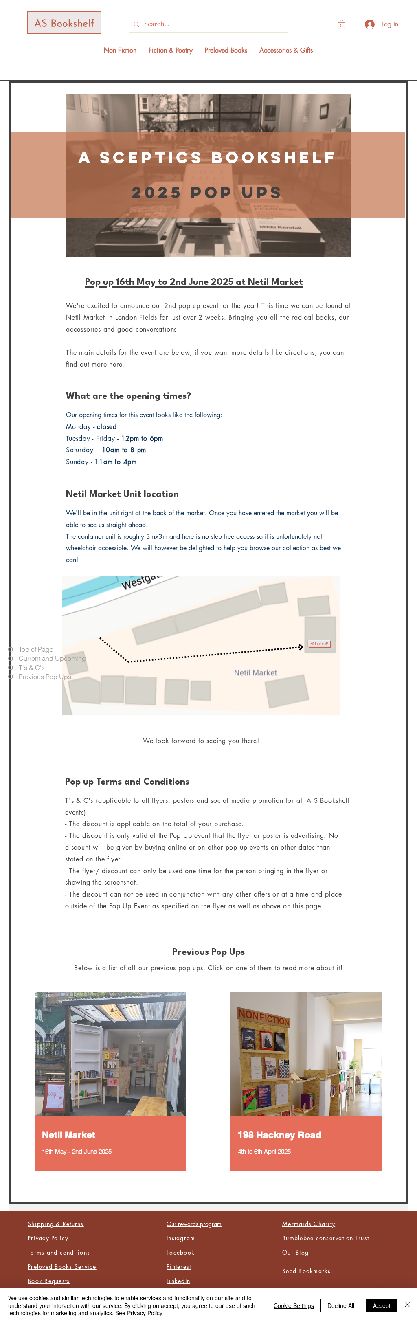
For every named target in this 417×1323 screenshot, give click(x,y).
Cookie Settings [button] (294, 1305)
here (115, 364)
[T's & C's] (10, 667)
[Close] (407, 1305)
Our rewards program (194, 1224)
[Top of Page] (10, 649)
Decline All (340, 1305)
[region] (110, 1083)
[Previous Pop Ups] (10, 676)
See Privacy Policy (138, 1313)
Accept (382, 1305)
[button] (341, 24)
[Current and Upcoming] (10, 658)
